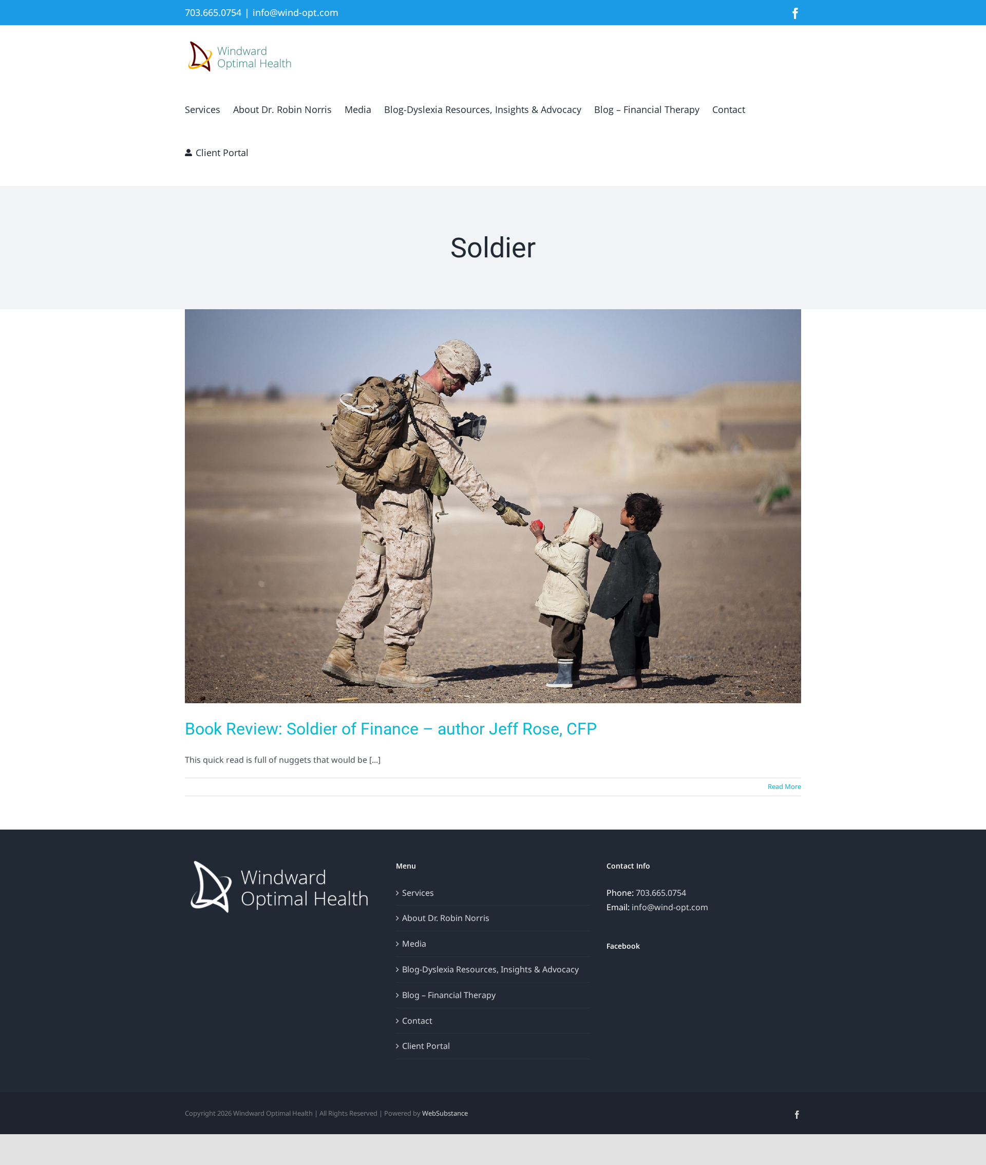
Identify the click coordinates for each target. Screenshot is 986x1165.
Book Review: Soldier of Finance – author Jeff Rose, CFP (391, 729)
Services (418, 892)
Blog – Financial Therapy (449, 995)
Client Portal (426, 1045)
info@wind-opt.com (295, 12)
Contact (417, 1020)
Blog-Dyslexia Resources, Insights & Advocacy (490, 969)
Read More (784, 786)
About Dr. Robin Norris (445, 918)
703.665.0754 (661, 892)
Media (414, 943)
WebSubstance (445, 1113)
